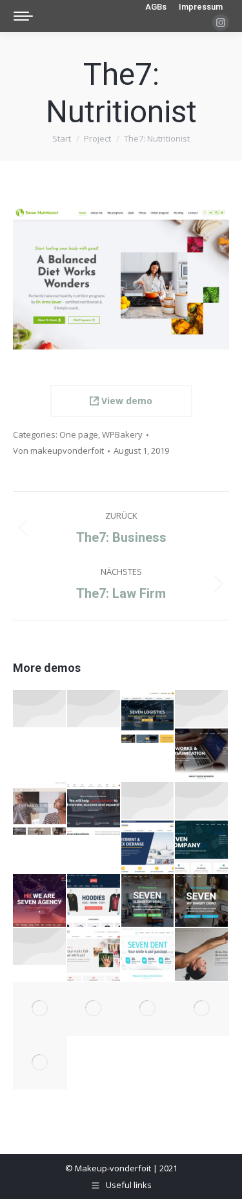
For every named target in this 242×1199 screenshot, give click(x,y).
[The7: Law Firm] (40, 1063)
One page (78, 434)
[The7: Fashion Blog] (202, 801)
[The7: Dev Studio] (94, 1009)
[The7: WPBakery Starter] (202, 901)
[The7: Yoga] (202, 955)
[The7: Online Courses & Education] (94, 709)
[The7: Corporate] (148, 848)
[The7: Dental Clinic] (148, 955)
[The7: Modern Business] (40, 1009)
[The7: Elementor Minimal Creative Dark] (40, 947)
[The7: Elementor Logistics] (148, 717)
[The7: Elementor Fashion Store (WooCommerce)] (40, 709)
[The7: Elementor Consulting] (94, 809)
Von (58, 450)
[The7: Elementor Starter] (148, 901)
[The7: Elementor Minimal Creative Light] (202, 709)
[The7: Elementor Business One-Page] (202, 756)
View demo (125, 401)
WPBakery (122, 434)
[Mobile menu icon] (23, 16)
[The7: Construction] (148, 1009)
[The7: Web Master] (202, 1009)
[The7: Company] (202, 848)
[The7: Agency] (40, 901)
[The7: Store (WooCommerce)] (94, 901)
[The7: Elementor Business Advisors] (148, 801)
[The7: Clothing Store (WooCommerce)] (40, 809)
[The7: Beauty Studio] (94, 955)
